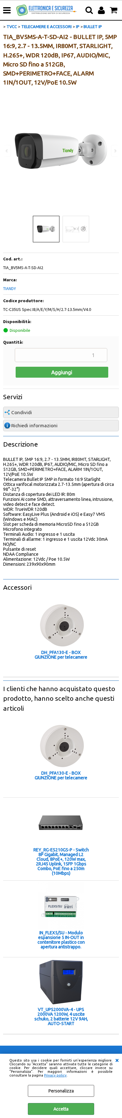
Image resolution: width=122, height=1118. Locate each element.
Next (115, 151)
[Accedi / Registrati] (102, 10)
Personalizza (61, 1090)
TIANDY (9, 288)
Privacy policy (55, 1075)
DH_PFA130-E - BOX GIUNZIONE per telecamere (61, 655)
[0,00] (114, 10)
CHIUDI (117, 1060)
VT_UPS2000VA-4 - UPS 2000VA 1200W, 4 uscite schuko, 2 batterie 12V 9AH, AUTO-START (61, 1016)
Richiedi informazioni (34, 425)
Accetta (61, 1108)
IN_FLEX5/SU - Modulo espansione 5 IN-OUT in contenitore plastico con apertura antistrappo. (61, 940)
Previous (7, 151)
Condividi (21, 412)
